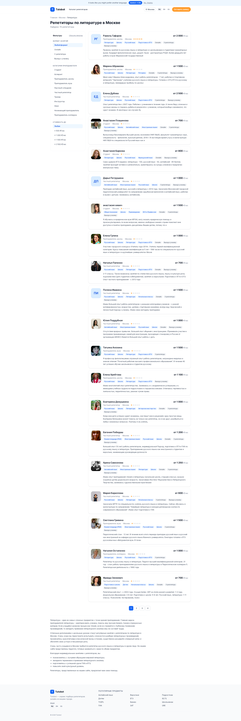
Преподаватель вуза (63, 83)
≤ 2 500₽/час (60, 144)
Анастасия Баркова (114, 151)
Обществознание (110, 212)
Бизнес (133, 702)
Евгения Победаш (113, 432)
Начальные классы (145, 297)
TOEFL (101, 702)
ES (169, 9)
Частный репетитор (62, 92)
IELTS (164, 698)
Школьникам (167, 702)
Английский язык (132, 127)
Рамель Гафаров (112, 35)
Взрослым (134, 695)
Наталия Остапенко (114, 550)
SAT (131, 705)
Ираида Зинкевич (113, 577)
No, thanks (148, 3)
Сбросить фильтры (76, 35)
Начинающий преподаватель (66, 110)
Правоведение (134, 212)
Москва (62, 17)
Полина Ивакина (112, 290)
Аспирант (58, 74)
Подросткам (167, 695)
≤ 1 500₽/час (60, 140)
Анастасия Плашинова (115, 120)
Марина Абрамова (113, 66)
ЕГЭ (131, 698)
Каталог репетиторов (78, 9)
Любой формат (61, 45)
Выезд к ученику (61, 59)
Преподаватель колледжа (65, 115)
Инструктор (59, 101)
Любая (57, 126)
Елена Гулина (110, 235)
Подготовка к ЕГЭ (145, 42)
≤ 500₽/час (59, 131)
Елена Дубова (111, 93)
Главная (53, 17)
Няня (56, 106)
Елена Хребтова (112, 374)
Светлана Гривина (113, 520)
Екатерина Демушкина (116, 401)
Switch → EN (135, 3)
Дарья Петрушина (113, 178)
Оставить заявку (181, 9)
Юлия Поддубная (113, 320)
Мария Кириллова (113, 493)
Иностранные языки (149, 127)
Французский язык (145, 158)
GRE (163, 705)
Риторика (142, 73)
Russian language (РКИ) (113, 439)
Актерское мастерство (147, 408)
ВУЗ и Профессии (149, 212)
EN (164, 9)
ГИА (100, 705)
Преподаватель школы (64, 79)
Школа (119, 42)
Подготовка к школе (112, 585)
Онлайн (57, 49)
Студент (57, 70)
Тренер (57, 97)
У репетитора (60, 54)
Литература (108, 42)
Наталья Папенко (113, 262)
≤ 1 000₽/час (60, 135)
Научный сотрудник (62, 88)
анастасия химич (112, 205)
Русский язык (130, 42)
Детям (125, 585)
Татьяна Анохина (112, 347)
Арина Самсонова (113, 462)
